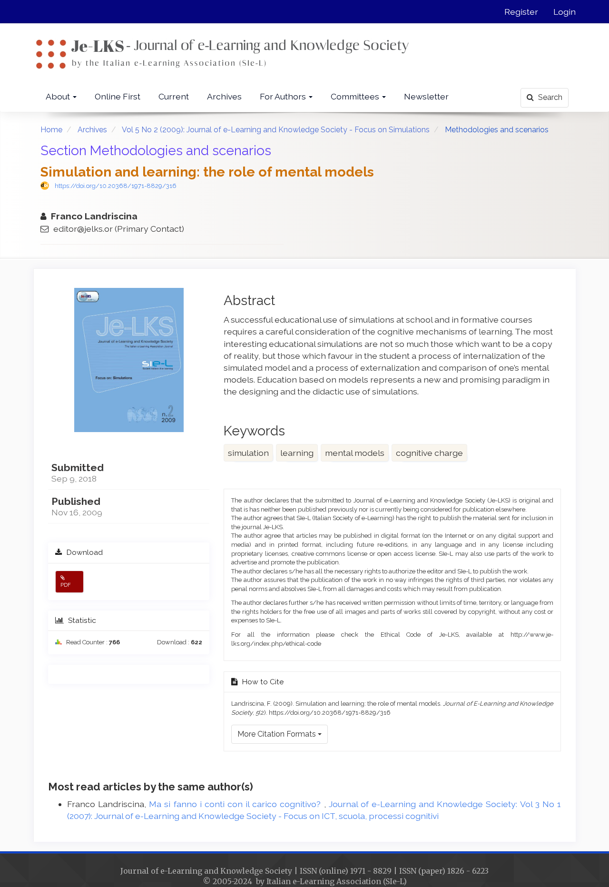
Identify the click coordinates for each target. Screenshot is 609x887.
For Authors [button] (284, 96)
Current (173, 96)
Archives (224, 96)
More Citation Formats (277, 734)
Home (51, 129)
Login (564, 12)
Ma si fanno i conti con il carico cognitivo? (236, 804)
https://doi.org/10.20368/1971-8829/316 (116, 185)
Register (521, 12)
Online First (117, 96)
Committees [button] (356, 96)
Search (549, 97)
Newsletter (426, 96)
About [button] (59, 96)
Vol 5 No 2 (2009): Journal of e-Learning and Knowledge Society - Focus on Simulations (276, 129)
